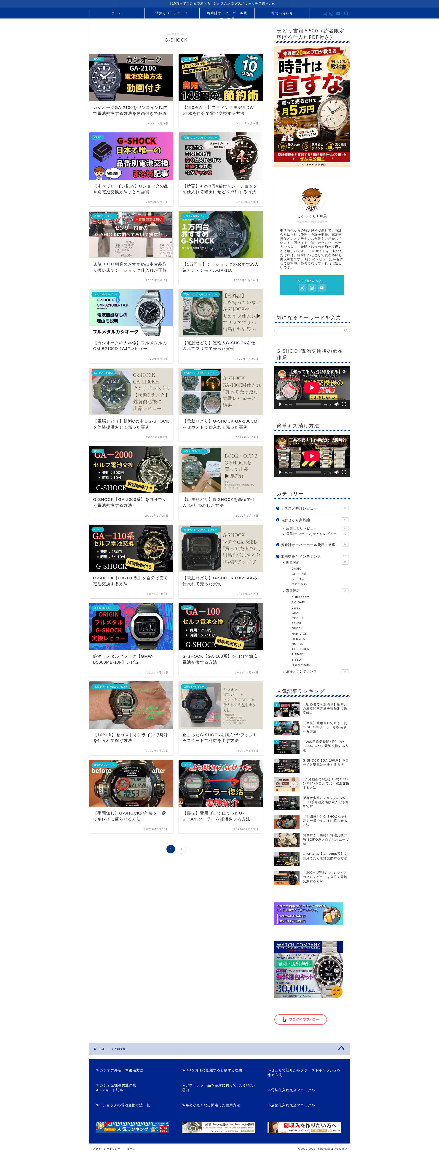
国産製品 (316, 562)
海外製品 (316, 590)
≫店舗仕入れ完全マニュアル (291, 1105)
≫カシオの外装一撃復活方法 (120, 1070)
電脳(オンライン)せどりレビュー (316, 534)
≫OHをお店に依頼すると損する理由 (212, 1070)
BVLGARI (298, 602)
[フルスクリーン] (344, 404)
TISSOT (297, 659)
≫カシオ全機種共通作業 (116, 1085)
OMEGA (297, 644)
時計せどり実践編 (313, 520)
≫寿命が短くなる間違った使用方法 (211, 1105)
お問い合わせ (282, 13)
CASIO (296, 568)
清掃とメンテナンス (171, 13)
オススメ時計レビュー (313, 508)
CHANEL (298, 613)
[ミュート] (336, 404)
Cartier (297, 607)
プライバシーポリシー (106, 1148)
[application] (312, 387)
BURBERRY (300, 597)
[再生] (280, 404)
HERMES (298, 639)
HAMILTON (300, 633)
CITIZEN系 (299, 574)
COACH (297, 618)
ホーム (116, 13)
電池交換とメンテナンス (314, 556)
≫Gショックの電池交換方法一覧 (123, 1105)
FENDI (296, 623)
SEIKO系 (298, 579)
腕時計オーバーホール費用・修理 (227, 14)
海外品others (301, 665)
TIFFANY (298, 654)
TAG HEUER (301, 649)
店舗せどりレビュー (316, 528)
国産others (299, 584)
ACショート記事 (109, 1090)
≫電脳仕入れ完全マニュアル (291, 1090)
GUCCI (297, 628)
